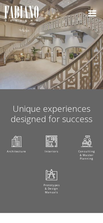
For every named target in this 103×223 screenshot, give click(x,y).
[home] (21, 13)
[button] (92, 13)
